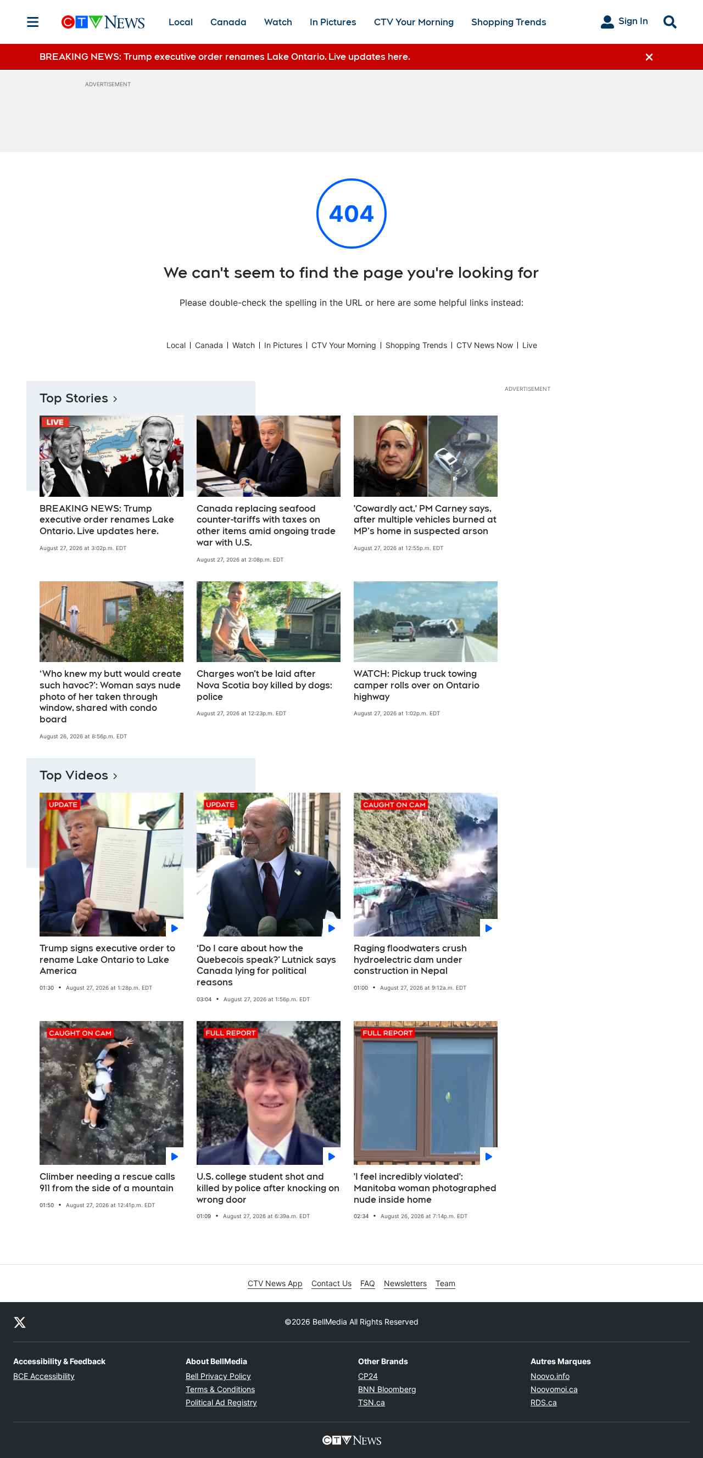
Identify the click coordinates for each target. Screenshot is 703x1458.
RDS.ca (544, 1402)
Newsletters (405, 1283)
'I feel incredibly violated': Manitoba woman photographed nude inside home (425, 1188)
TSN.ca (371, 1402)
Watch (278, 22)
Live (529, 345)
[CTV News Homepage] (103, 22)
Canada (228, 22)
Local (181, 22)
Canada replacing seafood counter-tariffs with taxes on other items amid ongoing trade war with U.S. (266, 525)
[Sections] (33, 22)
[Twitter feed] (19, 1321)
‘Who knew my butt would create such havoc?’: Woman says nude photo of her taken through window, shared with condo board (110, 697)
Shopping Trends (508, 22)
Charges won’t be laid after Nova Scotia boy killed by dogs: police (264, 685)
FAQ (367, 1283)
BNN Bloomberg (387, 1389)
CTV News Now (484, 345)
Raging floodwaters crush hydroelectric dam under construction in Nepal (410, 960)
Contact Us (331, 1283)
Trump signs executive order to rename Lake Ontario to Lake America (107, 960)
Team (445, 1283)
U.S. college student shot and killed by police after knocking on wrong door (268, 1188)
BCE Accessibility (44, 1376)
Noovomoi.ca (554, 1389)
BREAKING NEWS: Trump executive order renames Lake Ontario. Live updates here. (107, 520)
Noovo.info (550, 1376)
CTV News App (275, 1283)
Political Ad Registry (221, 1402)
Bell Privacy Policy (218, 1376)
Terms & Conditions (220, 1389)
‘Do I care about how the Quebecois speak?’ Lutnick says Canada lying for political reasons (266, 965)
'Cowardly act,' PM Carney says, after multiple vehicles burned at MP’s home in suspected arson (425, 520)
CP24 (368, 1376)
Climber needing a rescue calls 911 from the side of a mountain (107, 1182)
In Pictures (333, 22)
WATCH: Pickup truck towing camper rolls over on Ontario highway (416, 685)
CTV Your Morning (414, 22)
